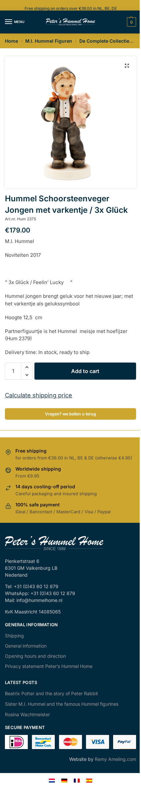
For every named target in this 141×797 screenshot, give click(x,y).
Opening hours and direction (35, 656)
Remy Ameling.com (115, 759)
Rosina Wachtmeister (27, 714)
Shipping (14, 635)
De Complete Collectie (104, 41)
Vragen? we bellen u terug (70, 413)
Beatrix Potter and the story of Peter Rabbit (51, 693)
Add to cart (85, 371)
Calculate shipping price (38, 395)
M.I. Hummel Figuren (48, 41)
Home (11, 41)
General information (26, 646)
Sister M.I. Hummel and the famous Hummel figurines (61, 704)
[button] (127, 66)
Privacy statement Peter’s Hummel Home (48, 666)
